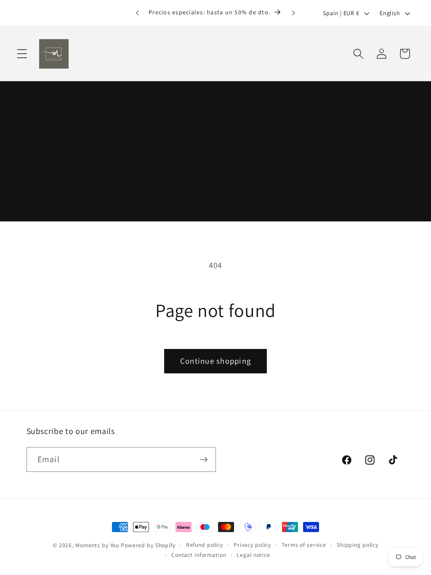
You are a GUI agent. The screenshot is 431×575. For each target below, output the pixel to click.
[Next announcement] (294, 13)
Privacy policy (252, 544)
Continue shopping (215, 361)
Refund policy (204, 544)
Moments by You (97, 545)
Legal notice (253, 555)
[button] (22, 53)
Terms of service (304, 544)
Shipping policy (357, 544)
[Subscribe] (204, 459)
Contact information (198, 555)
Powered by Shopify (148, 545)
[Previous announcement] (137, 13)
